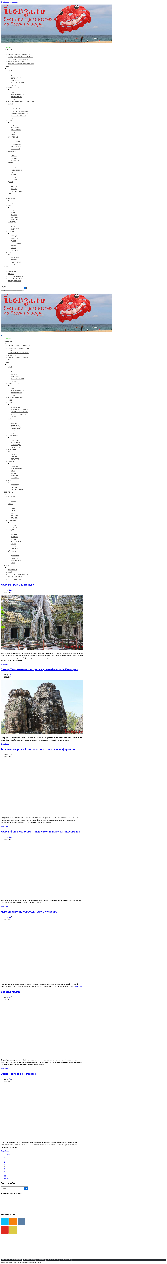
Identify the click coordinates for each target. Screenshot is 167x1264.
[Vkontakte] (21, 1222)
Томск (13, 175)
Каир (13, 212)
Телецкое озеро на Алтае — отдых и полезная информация (38, 749)
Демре (13, 241)
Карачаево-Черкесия (19, 113)
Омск (13, 172)
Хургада (14, 217)
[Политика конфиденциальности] (34, 1260)
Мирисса (14, 260)
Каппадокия (16, 243)
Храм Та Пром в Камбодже (17, 584)
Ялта (13, 135)
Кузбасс (14, 168)
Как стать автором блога (18, 276)
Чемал (13, 85)
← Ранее (7, 1155)
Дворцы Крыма (10, 991)
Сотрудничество (14, 281)
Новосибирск (16, 170)
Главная (7, 47)
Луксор (14, 215)
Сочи (13, 99)
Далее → (7, 1178)
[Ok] (13, 1222)
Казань (14, 156)
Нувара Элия (16, 262)
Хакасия (14, 177)
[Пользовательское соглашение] (12, 1260)
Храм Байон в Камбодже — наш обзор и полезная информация (40, 831)
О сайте (11, 274)
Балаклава (15, 127)
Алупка (14, 125)
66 (5, 1176)
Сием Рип (15, 229)
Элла (13, 264)
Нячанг (14, 203)
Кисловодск (16, 146)
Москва (14, 189)
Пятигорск (15, 149)
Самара (14, 158)
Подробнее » (5, 664)
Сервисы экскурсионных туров (21, 64)
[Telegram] (5, 1222)
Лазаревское (16, 97)
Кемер (13, 245)
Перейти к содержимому (9, 2)
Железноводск (17, 144)
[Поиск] (26, 1188)
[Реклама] (68, 1260)
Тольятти (15, 160)
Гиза (13, 210)
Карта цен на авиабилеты (18, 59)
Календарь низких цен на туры (20, 57)
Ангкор (14, 227)
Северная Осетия (18, 116)
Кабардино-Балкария (19, 111)
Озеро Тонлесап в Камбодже (19, 1073)
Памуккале (15, 250)
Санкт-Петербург (18, 191)
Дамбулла (15, 257)
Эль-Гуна (14, 219)
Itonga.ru (12, 1262)
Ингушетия (15, 109)
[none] (17, 343)
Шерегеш (15, 179)
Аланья (14, 236)
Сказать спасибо (15, 278)
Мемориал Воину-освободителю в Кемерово (29, 911)
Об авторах (12, 271)
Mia (10, 754)
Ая (12, 76)
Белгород (15, 186)
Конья (13, 248)
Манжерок (15, 80)
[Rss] (13, 1230)
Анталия (14, 238)
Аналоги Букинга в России (19, 54)
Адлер (13, 92)
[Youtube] (5, 1230)
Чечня (13, 118)
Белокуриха (16, 78)
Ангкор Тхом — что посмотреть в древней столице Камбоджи (39, 669)
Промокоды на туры (16, 61)
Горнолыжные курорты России (21, 102)
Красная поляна (18, 94)
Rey (10, 590)
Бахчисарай (16, 130)
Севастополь (16, 132)
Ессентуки (15, 142)
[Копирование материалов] (55, 1260)
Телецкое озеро (17, 83)
